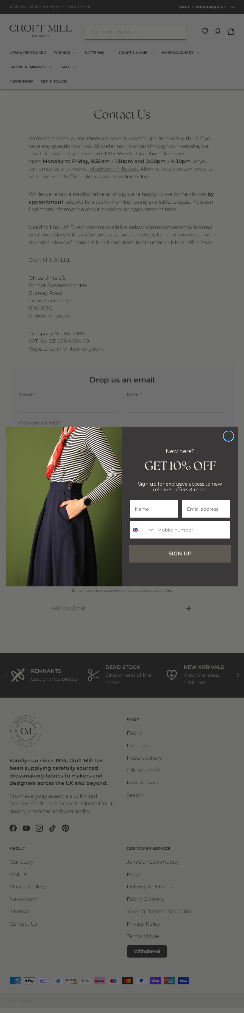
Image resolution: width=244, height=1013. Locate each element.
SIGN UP (180, 553)
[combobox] (142, 529)
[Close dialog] (228, 436)
